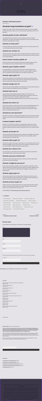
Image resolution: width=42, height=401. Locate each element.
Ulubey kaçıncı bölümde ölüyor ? (7, 285)
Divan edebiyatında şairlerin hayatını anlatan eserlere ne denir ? (12, 295)
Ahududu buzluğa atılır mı (7, 198)
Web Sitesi (4, 248)
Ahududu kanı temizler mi (16, 202)
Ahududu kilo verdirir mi (25, 202)
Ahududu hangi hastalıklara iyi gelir (21, 200)
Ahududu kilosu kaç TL (34, 202)
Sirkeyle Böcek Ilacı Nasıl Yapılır (10, 215)
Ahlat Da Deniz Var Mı (33, 215)
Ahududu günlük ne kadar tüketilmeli (8, 200)
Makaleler (7, 195)
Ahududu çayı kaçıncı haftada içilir (18, 198)
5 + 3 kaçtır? (5, 257)
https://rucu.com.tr (20, 268)
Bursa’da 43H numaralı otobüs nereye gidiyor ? (10, 293)
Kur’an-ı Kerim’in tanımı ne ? (7, 290)
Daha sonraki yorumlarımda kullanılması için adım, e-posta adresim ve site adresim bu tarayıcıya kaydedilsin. (19, 255)
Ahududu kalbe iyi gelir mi (7, 202)
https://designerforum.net (5, 268)
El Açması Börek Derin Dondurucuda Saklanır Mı (20, 190)
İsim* (3, 239)
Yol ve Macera (21, 11)
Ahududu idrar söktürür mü (32, 200)
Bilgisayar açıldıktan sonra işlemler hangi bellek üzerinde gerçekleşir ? (13, 282)
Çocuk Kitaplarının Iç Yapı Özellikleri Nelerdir (9, 360)
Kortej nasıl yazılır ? (5, 303)
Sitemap (25, 268)
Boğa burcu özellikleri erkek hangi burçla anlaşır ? (10, 306)
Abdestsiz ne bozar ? (6, 298)
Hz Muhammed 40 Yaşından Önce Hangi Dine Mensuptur (11, 363)
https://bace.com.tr (13, 268)
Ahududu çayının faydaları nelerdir (29, 198)
